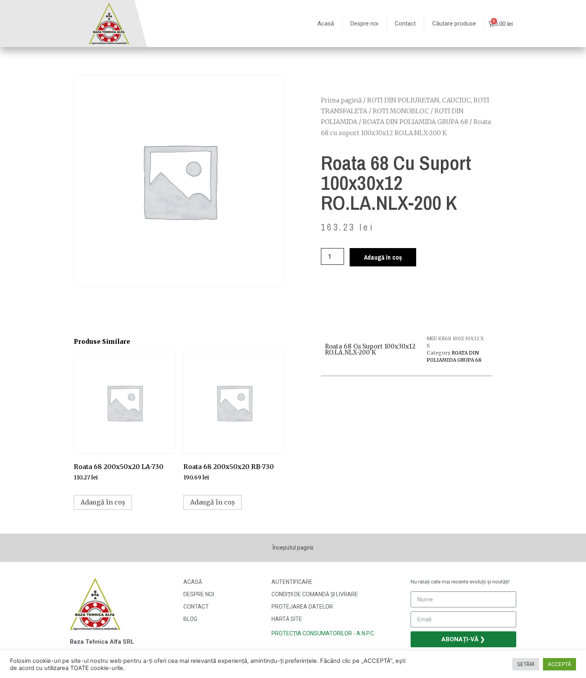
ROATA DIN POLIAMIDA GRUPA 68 (415, 122)
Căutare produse (454, 23)
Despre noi (364, 23)
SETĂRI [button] (525, 664)
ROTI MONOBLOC (401, 111)
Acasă (325, 23)
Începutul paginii (293, 547)
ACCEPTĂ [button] (559, 664)
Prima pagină (341, 100)
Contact (405, 23)
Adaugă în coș (383, 257)
